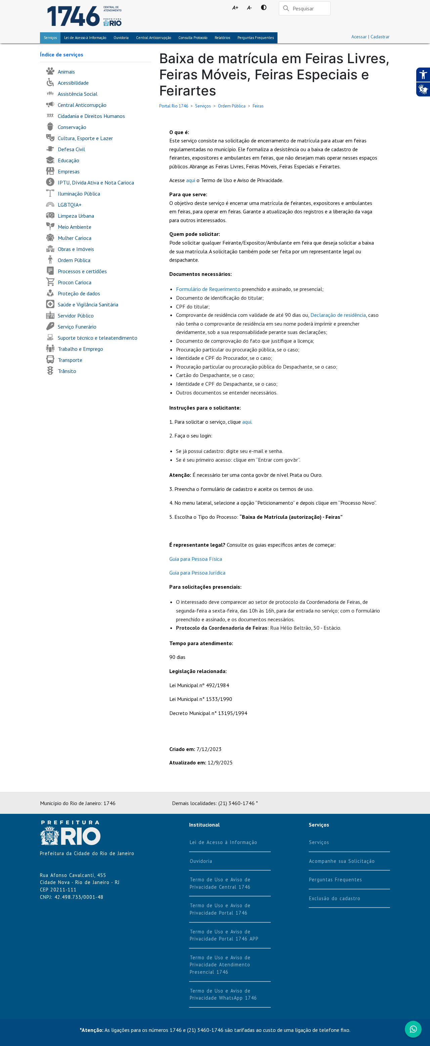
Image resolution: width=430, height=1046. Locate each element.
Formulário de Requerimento (208, 289)
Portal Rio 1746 (173, 106)
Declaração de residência (338, 314)
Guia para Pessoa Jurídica (197, 572)
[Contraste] (264, 7)
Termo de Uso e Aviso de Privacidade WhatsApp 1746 (223, 994)
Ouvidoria (121, 37)
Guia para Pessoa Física (195, 558)
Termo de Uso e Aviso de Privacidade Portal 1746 (220, 909)
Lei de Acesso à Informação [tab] (85, 37)
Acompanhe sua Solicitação (342, 861)
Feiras (258, 106)
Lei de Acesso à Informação (223, 842)
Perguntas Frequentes (256, 37)
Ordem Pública (232, 106)
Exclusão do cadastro (334, 898)
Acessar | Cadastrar (370, 37)
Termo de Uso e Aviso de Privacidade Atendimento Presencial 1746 (220, 964)
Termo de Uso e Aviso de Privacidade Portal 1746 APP (224, 935)
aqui (190, 180)
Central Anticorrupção (153, 37)
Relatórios (222, 37)
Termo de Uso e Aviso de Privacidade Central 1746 (220, 883)
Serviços (50, 37)
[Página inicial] (84, 16)
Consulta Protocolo (192, 37)
